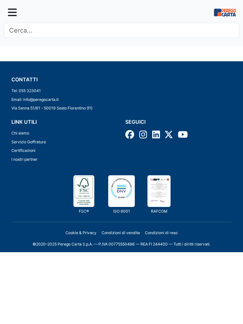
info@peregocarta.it (41, 99)
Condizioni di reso (161, 232)
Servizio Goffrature (28, 142)
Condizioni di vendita (121, 232)
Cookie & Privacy (81, 232)
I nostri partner (24, 159)
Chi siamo (20, 133)
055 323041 (30, 90)
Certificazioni (23, 150)
